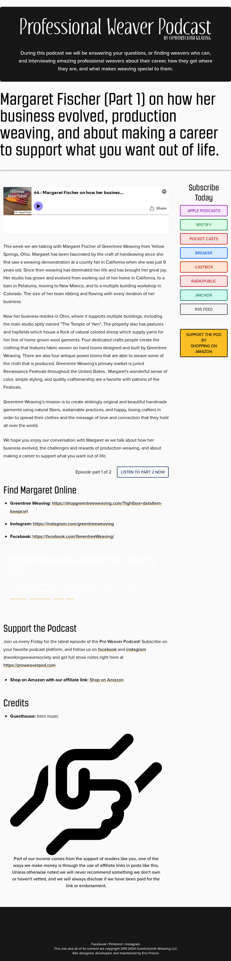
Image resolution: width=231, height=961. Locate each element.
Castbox (204, 267)
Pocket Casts (204, 239)
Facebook (40, 597)
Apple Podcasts (204, 210)
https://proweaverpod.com (29, 665)
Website (18, 597)
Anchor (204, 295)
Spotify (204, 225)
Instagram (64, 597)
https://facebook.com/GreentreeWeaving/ (73, 536)
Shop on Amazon (107, 680)
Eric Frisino (150, 953)
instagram (136, 649)
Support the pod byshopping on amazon (203, 343)
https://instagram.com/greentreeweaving (73, 523)
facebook (107, 649)
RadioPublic (203, 281)
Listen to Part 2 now (143, 472)
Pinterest (116, 944)
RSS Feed (204, 309)
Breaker (203, 253)
